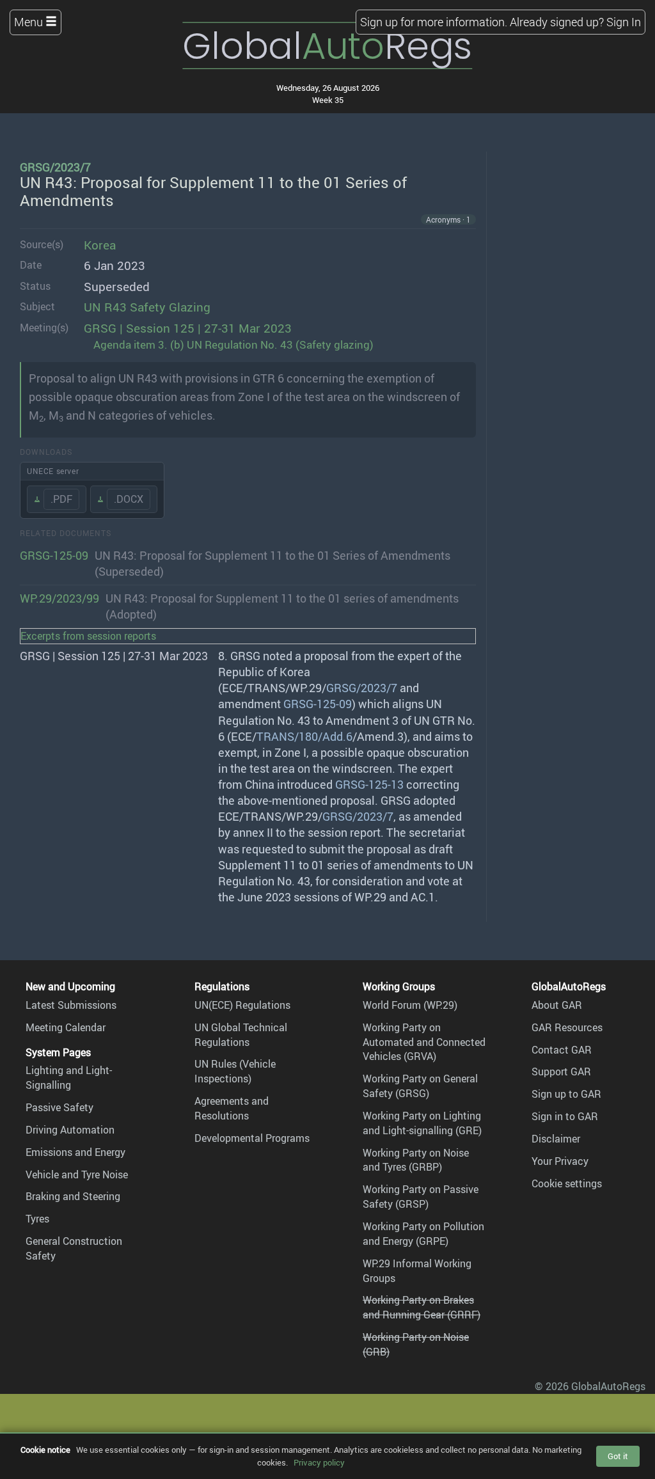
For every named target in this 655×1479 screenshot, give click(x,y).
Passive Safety (59, 1107)
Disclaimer (556, 1139)
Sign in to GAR (565, 1116)
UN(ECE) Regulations (242, 1005)
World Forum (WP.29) (410, 1005)
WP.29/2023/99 (59, 598)
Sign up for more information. (433, 21)
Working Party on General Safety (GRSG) (420, 1086)
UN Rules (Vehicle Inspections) (235, 1071)
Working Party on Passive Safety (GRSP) (420, 1196)
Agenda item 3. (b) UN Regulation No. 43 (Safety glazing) (233, 344)
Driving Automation (70, 1130)
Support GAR (561, 1071)
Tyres (37, 1219)
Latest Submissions (71, 1005)
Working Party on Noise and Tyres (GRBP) (416, 1160)
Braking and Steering (73, 1196)
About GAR (557, 1005)
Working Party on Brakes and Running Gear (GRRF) (421, 1307)
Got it (618, 1456)
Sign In (623, 21)
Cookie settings (567, 1183)
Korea (100, 245)
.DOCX (128, 499)
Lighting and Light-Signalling (69, 1077)
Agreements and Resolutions (231, 1108)
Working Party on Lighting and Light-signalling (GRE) (422, 1123)
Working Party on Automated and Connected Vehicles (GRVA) (424, 1042)
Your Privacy (560, 1161)
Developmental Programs (252, 1138)
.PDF (61, 499)
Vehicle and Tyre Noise (77, 1174)
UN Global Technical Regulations (240, 1034)
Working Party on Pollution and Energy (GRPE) (423, 1233)
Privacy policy (319, 1462)
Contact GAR (562, 1050)
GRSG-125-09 (54, 555)
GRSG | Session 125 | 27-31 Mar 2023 (188, 328)
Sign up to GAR (566, 1094)
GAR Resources (567, 1027)
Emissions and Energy (75, 1152)
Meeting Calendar (66, 1027)
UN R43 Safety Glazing (147, 307)
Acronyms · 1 (448, 219)
